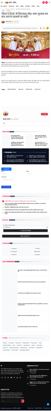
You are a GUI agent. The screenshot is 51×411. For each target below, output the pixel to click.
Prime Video (18, 342)
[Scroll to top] (48, 404)
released (5, 342)
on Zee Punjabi (15, 350)
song (14, 345)
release (33, 345)
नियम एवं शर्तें (30, 408)
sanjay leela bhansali (14, 347)
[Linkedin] (17, 377)
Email (27, 171)
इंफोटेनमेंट (27, 6)
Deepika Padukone (7, 345)
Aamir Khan (19, 345)
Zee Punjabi (11, 342)
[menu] (2, 2)
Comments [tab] (6, 169)
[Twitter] (5, 377)
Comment (3, 177)
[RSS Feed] (4, 123)
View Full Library (25, 236)
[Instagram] (8, 377)
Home (2, 9)
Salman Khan (34, 342)
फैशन (38, 6)
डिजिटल (33, 6)
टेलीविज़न (12, 9)
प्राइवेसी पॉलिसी (38, 408)
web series (5, 347)
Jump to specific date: (9, 225)
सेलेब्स (17, 6)
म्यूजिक (22, 6)
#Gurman (20, 89)
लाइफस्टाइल (11, 6)
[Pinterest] (14, 377)
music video (39, 345)
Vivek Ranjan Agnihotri (24, 350)
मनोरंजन (5, 6)
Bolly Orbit (9, 21)
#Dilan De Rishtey (12, 89)
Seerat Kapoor (27, 345)
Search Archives (25, 230)
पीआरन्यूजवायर (46, 408)
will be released (6, 350)
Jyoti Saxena (31, 347)
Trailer (40, 342)
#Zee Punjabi (29, 89)
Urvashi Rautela (25, 342)
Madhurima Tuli (23, 347)
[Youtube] (11, 377)
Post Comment (6, 187)
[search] (49, 2)
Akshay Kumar (39, 347)
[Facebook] (2, 377)
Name (2, 171)
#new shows (37, 89)
